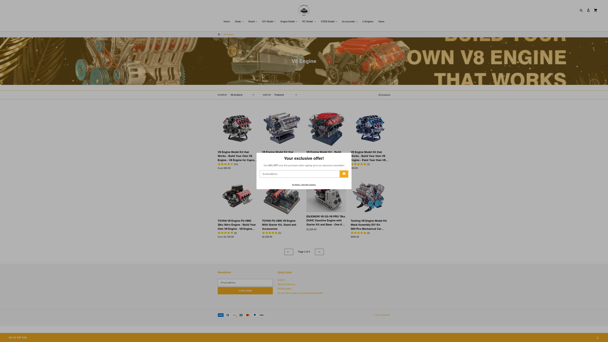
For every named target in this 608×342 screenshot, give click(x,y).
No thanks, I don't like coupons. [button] (304, 185)
